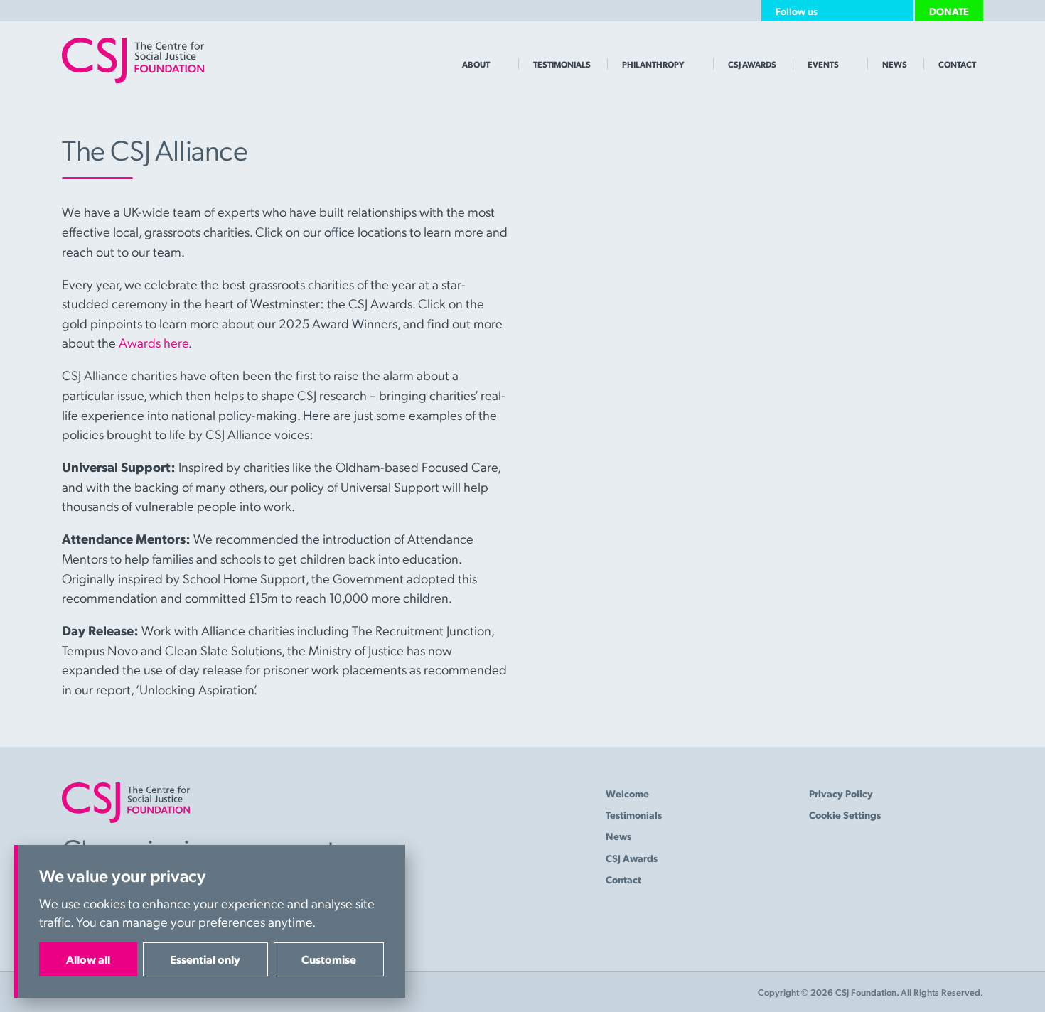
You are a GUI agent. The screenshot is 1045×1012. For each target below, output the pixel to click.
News (894, 64)
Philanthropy (653, 64)
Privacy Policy (841, 793)
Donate (949, 10)
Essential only (205, 959)
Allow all (88, 959)
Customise (328, 959)
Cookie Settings (845, 814)
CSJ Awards (752, 64)
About (476, 64)
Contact (957, 64)
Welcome (627, 793)
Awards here (153, 341)
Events (823, 64)
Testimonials (562, 64)
